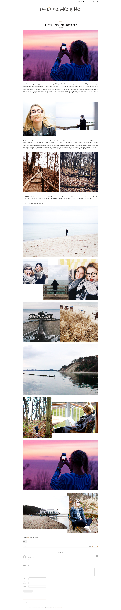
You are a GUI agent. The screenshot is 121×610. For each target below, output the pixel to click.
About (28, 1)
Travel (60, 21)
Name (24, 578)
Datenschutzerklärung (58, 607)
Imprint (42, 1)
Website (24, 586)
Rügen (24, 541)
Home (24, 1)
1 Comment (25, 546)
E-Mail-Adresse (24, 582)
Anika (28, 537)
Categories (34, 1)
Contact (47, 1)
